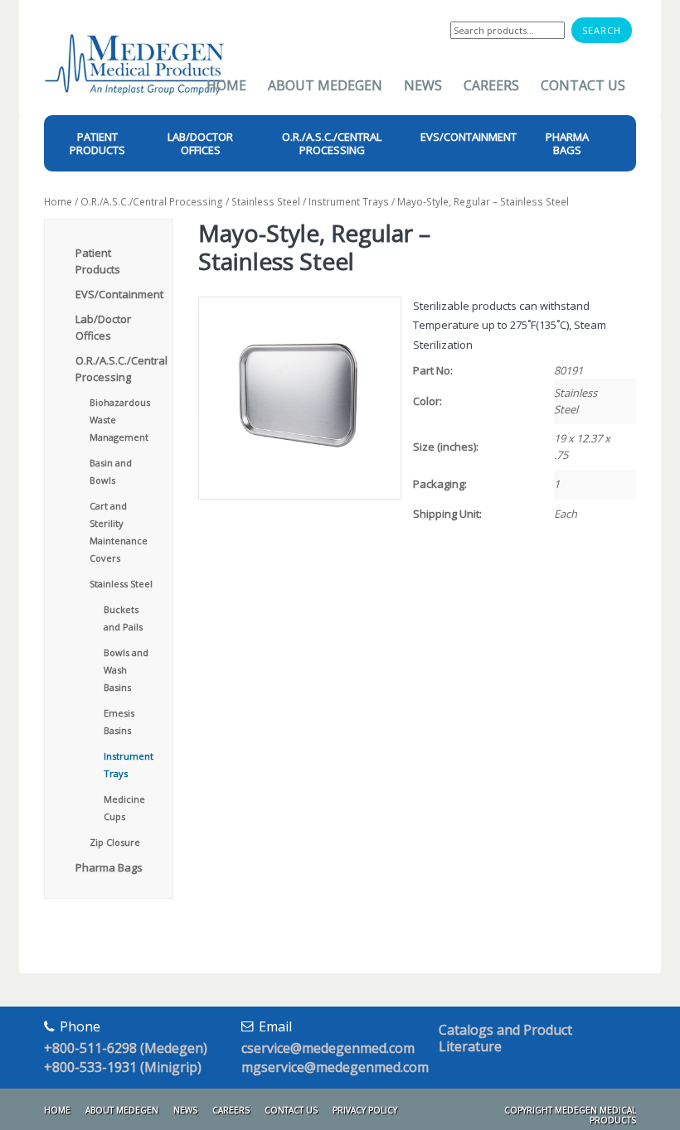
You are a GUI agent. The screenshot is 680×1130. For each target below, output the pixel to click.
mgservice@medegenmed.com (335, 1067)
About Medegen (325, 85)
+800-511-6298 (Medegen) (125, 1048)
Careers (491, 85)
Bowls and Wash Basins (126, 669)
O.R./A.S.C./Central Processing (151, 202)
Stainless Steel (265, 202)
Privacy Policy (365, 1110)
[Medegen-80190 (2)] (299, 398)
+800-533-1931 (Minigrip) (123, 1067)
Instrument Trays (348, 202)
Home (226, 85)
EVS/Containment (119, 294)
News (423, 85)
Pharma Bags (109, 867)
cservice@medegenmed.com (328, 1048)
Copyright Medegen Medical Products (570, 1115)
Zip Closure (115, 842)
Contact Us (583, 85)
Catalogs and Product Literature (505, 1038)
